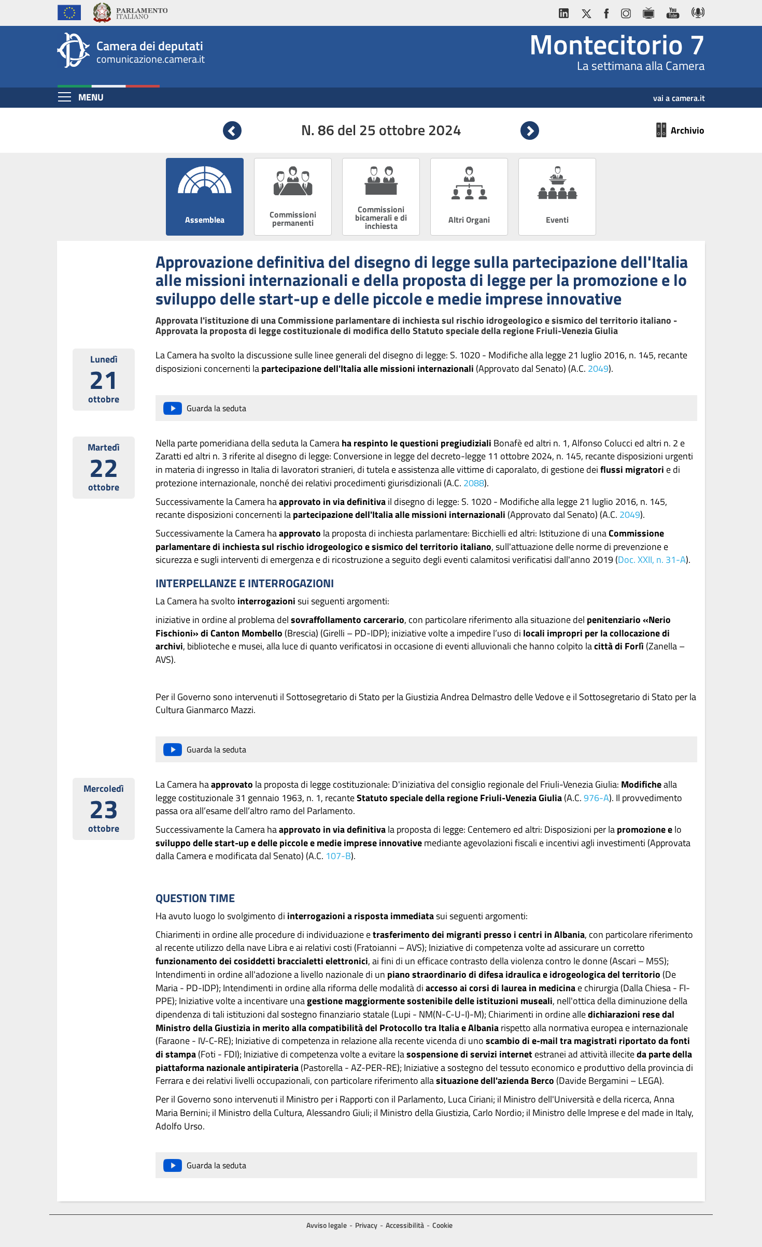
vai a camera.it (679, 94)
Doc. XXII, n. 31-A (652, 560)
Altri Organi (469, 219)
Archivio (687, 130)
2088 (473, 483)
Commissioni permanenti (293, 218)
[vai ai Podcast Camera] (695, 11)
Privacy (366, 1225)
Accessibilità (405, 1225)
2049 (598, 368)
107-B (338, 856)
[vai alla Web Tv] (648, 11)
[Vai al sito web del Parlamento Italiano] (130, 11)
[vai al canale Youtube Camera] (672, 11)
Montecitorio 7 (617, 44)
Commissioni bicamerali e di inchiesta (381, 217)
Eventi (557, 219)
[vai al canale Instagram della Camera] (625, 11)
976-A (596, 798)
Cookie (442, 1225)
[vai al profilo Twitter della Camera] (586, 11)
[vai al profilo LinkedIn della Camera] (566, 11)
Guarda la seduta (216, 408)
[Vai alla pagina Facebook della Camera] (606, 11)
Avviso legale (326, 1225)
